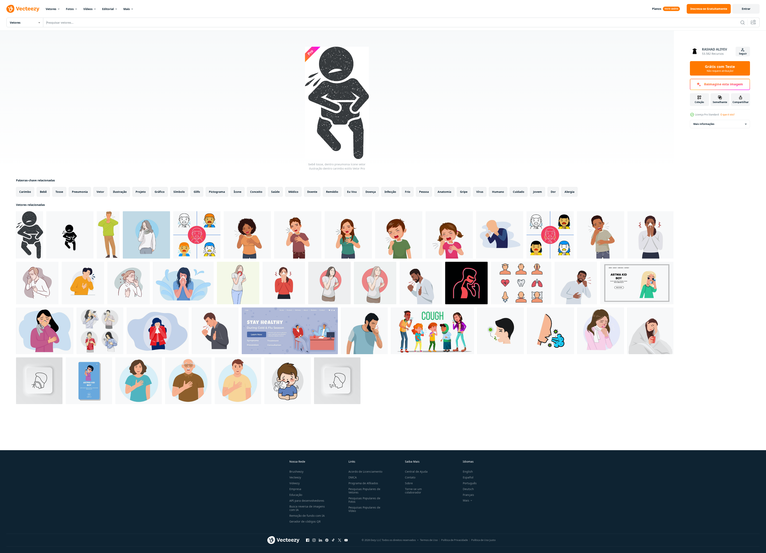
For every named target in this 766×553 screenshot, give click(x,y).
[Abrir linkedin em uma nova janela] (320, 540)
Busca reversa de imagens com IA (307, 508)
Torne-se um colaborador (413, 490)
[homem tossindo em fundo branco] (196, 235)
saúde (275, 192)
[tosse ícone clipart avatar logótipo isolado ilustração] (499, 235)
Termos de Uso (429, 540)
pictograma (217, 192)
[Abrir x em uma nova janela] (339, 540)
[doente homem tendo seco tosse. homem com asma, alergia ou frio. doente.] (576, 283)
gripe (463, 192)
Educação (295, 495)
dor (553, 192)
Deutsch (468, 489)
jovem (537, 192)
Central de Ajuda (416, 471)
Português (470, 483)
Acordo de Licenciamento (365, 471)
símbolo (179, 192)
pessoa (424, 192)
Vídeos (88, 9)
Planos (656, 9)
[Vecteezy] (22, 9)
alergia (569, 192)
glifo (197, 192)
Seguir (743, 53)
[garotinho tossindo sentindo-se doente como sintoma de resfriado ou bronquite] (398, 235)
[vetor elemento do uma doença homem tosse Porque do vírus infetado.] (500, 330)
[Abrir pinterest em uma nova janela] (326, 540)
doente (312, 192)
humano (498, 192)
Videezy (294, 483)
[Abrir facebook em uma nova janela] (307, 540)
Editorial (108, 9)
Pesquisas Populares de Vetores (364, 490)
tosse (59, 192)
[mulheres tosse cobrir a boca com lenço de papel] (44, 330)
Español (468, 477)
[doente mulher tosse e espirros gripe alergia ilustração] (600, 330)
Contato (410, 477)
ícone (237, 192)
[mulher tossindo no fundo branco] (550, 235)
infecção (390, 192)
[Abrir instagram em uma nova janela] (314, 540)
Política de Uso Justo (483, 540)
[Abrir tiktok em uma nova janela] (333, 540)
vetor (100, 192)
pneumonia (80, 192)
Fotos (70, 9)
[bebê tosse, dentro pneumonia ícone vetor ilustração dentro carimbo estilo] (29, 235)
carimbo (25, 192)
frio (407, 192)
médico (293, 192)
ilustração (120, 192)
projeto (141, 192)
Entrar (746, 9)
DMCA (352, 477)
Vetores (51, 9)
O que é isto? (727, 114)
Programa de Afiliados (363, 483)
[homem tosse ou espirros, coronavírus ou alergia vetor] (108, 235)
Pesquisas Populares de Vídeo (364, 509)
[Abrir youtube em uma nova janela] (346, 540)
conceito (256, 192)
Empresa (295, 489)
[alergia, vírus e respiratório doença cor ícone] (550, 330)
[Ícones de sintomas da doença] (521, 283)
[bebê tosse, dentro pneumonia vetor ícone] (70, 235)
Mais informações (703, 124)
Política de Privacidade (454, 540)
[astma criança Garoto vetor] (89, 380)
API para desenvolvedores (306, 500)
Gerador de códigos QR (305, 521)
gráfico (160, 192)
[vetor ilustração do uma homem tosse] (364, 330)
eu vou (352, 192)
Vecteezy (295, 477)
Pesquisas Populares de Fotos (364, 499)
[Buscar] (742, 22)
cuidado (518, 192)
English (468, 471)
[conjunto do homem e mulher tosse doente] (100, 330)
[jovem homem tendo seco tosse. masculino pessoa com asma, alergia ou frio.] (421, 283)
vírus (479, 192)
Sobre (409, 483)
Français (468, 495)
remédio (332, 192)
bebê (43, 192)
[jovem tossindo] (466, 283)
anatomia (444, 192)
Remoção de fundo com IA (307, 516)
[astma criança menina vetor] (636, 283)
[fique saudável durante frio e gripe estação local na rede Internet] (290, 330)
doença (370, 192)
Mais (126, 9)
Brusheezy (296, 471)
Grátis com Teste (720, 68)
